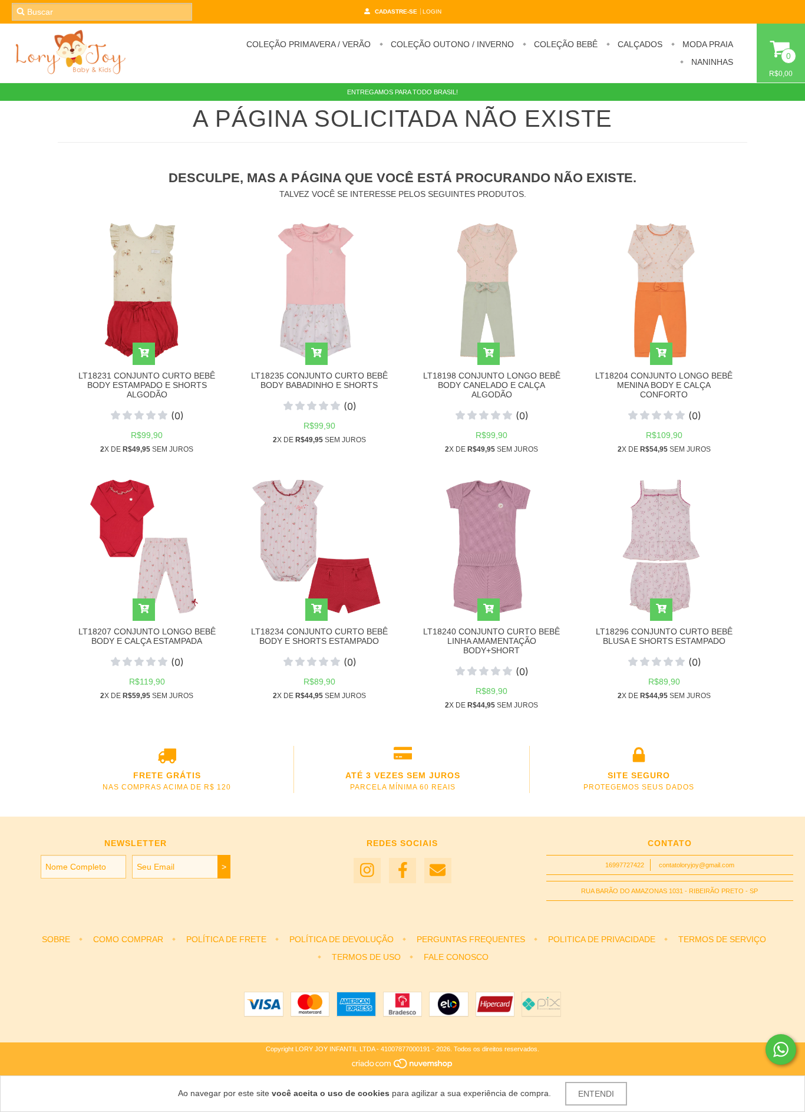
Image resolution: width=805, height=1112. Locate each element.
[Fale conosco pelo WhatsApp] (781, 1049)
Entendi (596, 1093)
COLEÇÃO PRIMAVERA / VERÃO (308, 44)
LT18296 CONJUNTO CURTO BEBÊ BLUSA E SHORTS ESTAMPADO (664, 636)
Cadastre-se (396, 11)
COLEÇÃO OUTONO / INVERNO (451, 44)
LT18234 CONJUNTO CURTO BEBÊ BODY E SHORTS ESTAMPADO (319, 636)
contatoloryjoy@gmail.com (696, 864)
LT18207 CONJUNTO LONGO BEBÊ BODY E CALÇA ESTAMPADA (147, 636)
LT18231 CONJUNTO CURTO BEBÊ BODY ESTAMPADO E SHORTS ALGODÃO (146, 385)
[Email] (437, 870)
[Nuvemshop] (402, 1066)
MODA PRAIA (706, 44)
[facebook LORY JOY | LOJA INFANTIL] (402, 870)
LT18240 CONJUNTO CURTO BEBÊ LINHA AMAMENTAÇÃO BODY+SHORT (491, 641)
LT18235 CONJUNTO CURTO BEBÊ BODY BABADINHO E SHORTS (319, 380)
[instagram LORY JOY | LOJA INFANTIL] (367, 870)
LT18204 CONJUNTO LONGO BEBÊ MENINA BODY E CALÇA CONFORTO (664, 385)
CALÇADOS (638, 44)
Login (432, 11)
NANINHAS (711, 62)
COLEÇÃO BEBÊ (565, 44)
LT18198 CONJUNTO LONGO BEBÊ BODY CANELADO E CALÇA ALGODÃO (491, 385)
